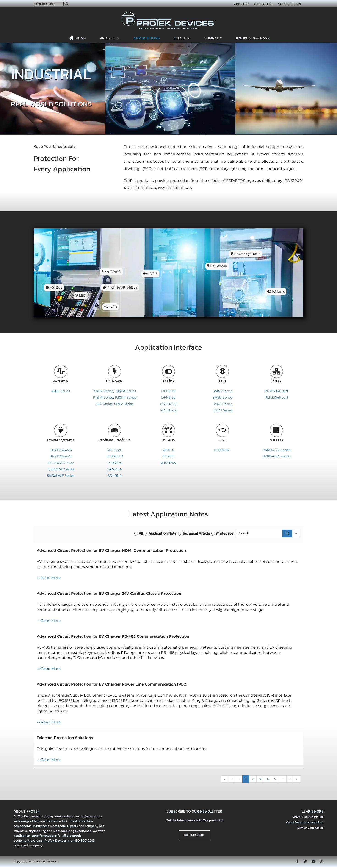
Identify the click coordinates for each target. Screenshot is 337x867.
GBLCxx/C (114, 450)
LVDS (152, 274)
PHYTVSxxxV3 (61, 450)
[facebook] (297, 861)
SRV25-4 (114, 476)
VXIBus (55, 287)
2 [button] (253, 779)
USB (113, 307)
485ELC (168, 450)
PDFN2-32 (168, 404)
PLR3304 (115, 463)
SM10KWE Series (60, 463)
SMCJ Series (222, 404)
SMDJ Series (222, 410)
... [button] (239, 779)
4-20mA (113, 272)
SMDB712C (168, 463)
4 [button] (267, 779)
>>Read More (49, 578)
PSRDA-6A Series (276, 456)
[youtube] (314, 861)
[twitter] (305, 861)
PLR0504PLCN (276, 391)
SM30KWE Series (60, 476)
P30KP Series (125, 397)
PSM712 (168, 456)
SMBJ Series (222, 397)
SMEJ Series (123, 404)
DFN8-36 (168, 397)
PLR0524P (114, 456)
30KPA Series (125, 391)
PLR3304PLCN (276, 397)
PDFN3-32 (168, 410)
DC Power (218, 266)
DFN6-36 (168, 391)
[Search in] (296, 533)
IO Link (278, 291)
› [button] (289, 779)
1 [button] (245, 779)
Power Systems (246, 254)
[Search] (287, 533)
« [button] (224, 779)
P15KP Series (103, 397)
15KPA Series (103, 391)
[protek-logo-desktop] (169, 13)
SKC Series (104, 404)
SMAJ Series (222, 391)
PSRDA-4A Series (276, 450)
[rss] (321, 861)
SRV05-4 (115, 469)
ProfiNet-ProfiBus (121, 287)
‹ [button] (231, 779)
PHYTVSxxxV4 (61, 456)
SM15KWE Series (60, 469)
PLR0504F (222, 450)
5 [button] (275, 779)
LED (82, 295)
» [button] (296, 779)
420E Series (60, 391)
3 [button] (260, 779)
